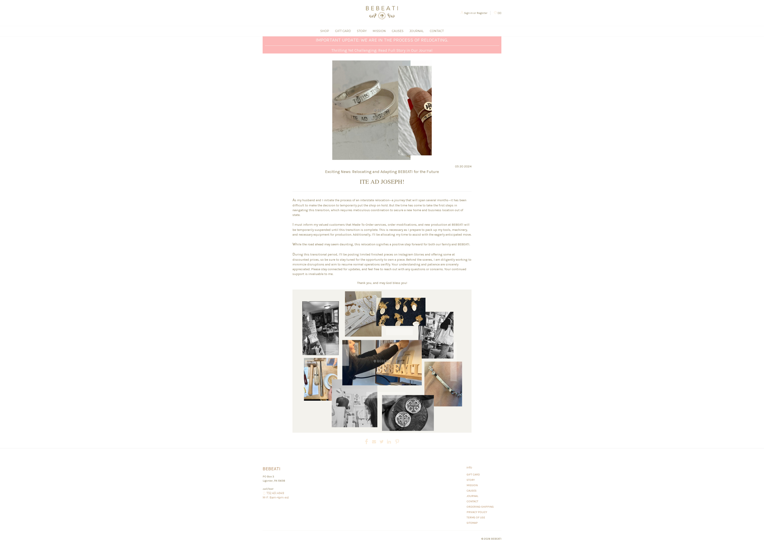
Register (482, 13)
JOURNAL (416, 31)
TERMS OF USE (476, 517)
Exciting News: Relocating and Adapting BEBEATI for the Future (382, 171)
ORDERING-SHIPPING (480, 506)
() (499, 13)
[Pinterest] (397, 441)
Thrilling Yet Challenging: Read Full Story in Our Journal (382, 50)
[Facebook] (366, 441)
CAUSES (397, 31)
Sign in (468, 13)
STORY (362, 31)
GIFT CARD (343, 31)
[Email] (374, 441)
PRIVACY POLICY (477, 512)
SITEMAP (472, 523)
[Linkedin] (389, 441)
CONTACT (437, 31)
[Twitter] (382, 441)
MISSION (379, 31)
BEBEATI (457, 224)
